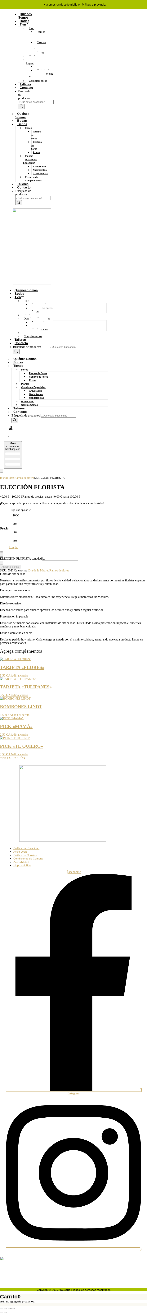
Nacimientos (40, 170)
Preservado (31, 177)
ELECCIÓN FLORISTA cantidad (21, 558)
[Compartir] (9, 1308)
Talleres (25, 84)
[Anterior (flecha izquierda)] (1, 1312)
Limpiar (13, 547)
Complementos (38, 80)
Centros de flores (40, 46)
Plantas (29, 156)
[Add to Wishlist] (1, 551)
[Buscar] (21, 106)
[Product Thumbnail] (1, 471)
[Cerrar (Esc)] (13, 1308)
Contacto (26, 87)
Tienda (25, 24)
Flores (33, 28)
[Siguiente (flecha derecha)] (5, 1312)
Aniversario (39, 166)
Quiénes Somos (25, 15)
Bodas (24, 21)
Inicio (3, 477)
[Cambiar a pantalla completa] (5, 1308)
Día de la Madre (38, 570)
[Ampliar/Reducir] (1, 1308)
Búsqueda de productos (23, 192)
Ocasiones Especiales (34, 61)
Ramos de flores (39, 35)
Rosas (36, 152)
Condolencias (40, 173)
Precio (4, 528)
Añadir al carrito (10, 566)
